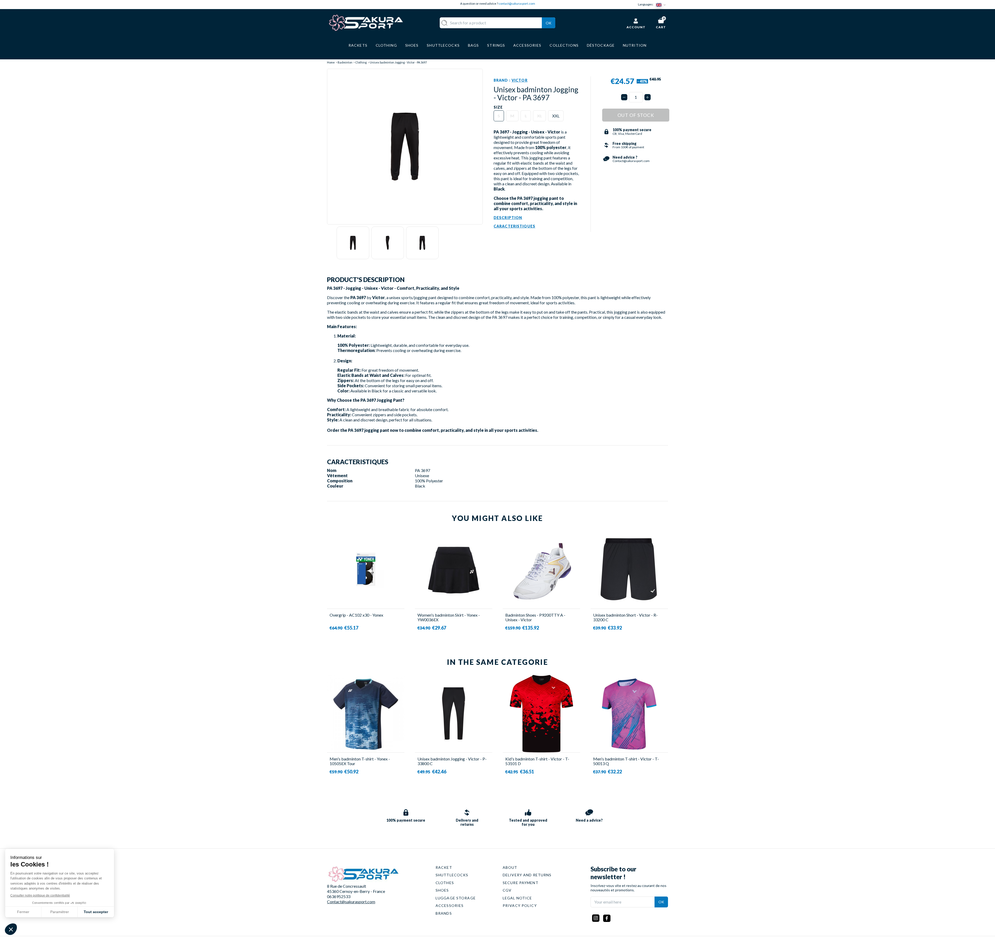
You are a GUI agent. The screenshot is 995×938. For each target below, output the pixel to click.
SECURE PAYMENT (520, 882)
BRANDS (444, 913)
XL (539, 115)
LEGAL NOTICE (517, 898)
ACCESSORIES (450, 905)
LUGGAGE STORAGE (456, 898)
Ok (548, 23)
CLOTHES (445, 882)
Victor (519, 80)
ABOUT (510, 867)
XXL (555, 115)
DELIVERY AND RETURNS (527, 875)
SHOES (442, 890)
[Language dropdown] (662, 4)
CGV (507, 890)
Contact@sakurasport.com (351, 901)
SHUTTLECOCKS (452, 875)
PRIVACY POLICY (520, 905)
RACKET (444, 867)
